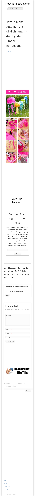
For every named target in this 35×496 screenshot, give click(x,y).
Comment (8, 315)
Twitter (17, 12)
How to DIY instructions (13, 55)
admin (9, 51)
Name (9, 330)
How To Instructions (17, 3)
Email (9, 334)
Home (5, 480)
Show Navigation (27, 14)
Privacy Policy (7, 486)
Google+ (20, 12)
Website (8, 337)
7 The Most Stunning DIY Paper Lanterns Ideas (15, 286)
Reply (7, 295)
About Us (6, 483)
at (5, 288)
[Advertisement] (17, 69)
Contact (6, 489)
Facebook (14, 12)
